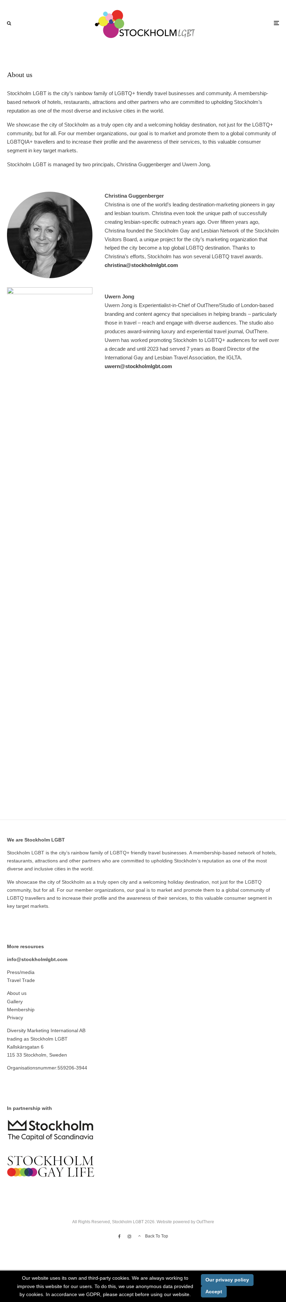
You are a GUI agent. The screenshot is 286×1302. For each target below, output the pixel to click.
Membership (21, 1009)
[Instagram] (129, 1236)
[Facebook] (119, 1236)
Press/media (21, 972)
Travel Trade (21, 980)
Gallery (15, 1001)
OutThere (205, 1221)
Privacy (15, 1017)
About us (17, 993)
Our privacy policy (227, 1279)
